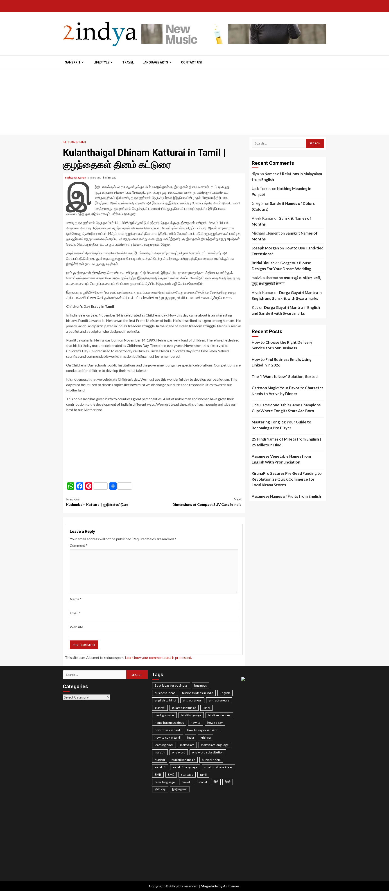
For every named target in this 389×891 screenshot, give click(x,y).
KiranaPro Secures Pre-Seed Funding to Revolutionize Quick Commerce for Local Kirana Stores (287, 479)
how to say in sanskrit (202, 730)
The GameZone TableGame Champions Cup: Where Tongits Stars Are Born (286, 408)
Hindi (206, 708)
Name (75, 599)
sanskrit (160, 767)
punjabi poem (211, 760)
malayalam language (215, 745)
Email (75, 613)
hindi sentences (219, 715)
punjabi (160, 760)
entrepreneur (192, 700)
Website (76, 627)
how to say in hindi (168, 730)
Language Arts (155, 62)
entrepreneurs (219, 700)
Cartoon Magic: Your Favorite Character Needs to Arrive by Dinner (287, 390)
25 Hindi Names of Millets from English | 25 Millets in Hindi (286, 442)
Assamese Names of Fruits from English (286, 496)
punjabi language (183, 760)
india (190, 737)
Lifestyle (101, 62)
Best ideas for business (171, 685)
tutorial (202, 782)
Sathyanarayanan (75, 177)
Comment (78, 545)
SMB (158, 774)
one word (178, 752)
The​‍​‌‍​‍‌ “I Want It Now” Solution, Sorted (285, 376)
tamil (203, 774)
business (200, 685)
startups (187, 774)
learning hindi (164, 745)
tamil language (165, 782)
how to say (215, 722)
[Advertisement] (194, 103)
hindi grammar (164, 715)
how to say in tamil (168, 737)
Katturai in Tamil (74, 142)
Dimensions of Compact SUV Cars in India (207, 502)
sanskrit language (185, 767)
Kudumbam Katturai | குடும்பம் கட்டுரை (97, 502)
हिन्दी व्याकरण (179, 789)
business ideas (165, 693)
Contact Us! (191, 62)
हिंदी (216, 782)
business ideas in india (197, 693)
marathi (160, 752)
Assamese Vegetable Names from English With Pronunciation (281, 459)
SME (171, 774)
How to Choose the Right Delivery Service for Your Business (282, 345)
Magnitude (209, 886)
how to (196, 722)
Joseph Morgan (265, 248)
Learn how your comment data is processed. (158, 657)
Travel (128, 62)
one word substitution (208, 752)
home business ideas (169, 722)
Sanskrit (73, 62)
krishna (206, 737)
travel (186, 782)
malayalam (187, 745)
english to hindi (165, 700)
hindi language (191, 715)
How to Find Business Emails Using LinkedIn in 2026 (282, 362)
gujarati (160, 708)
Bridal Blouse (263, 262)
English (225, 693)
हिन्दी (227, 782)
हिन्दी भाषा (160, 789)
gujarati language (184, 708)
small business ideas (218, 767)
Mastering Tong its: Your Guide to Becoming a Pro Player (281, 425)
